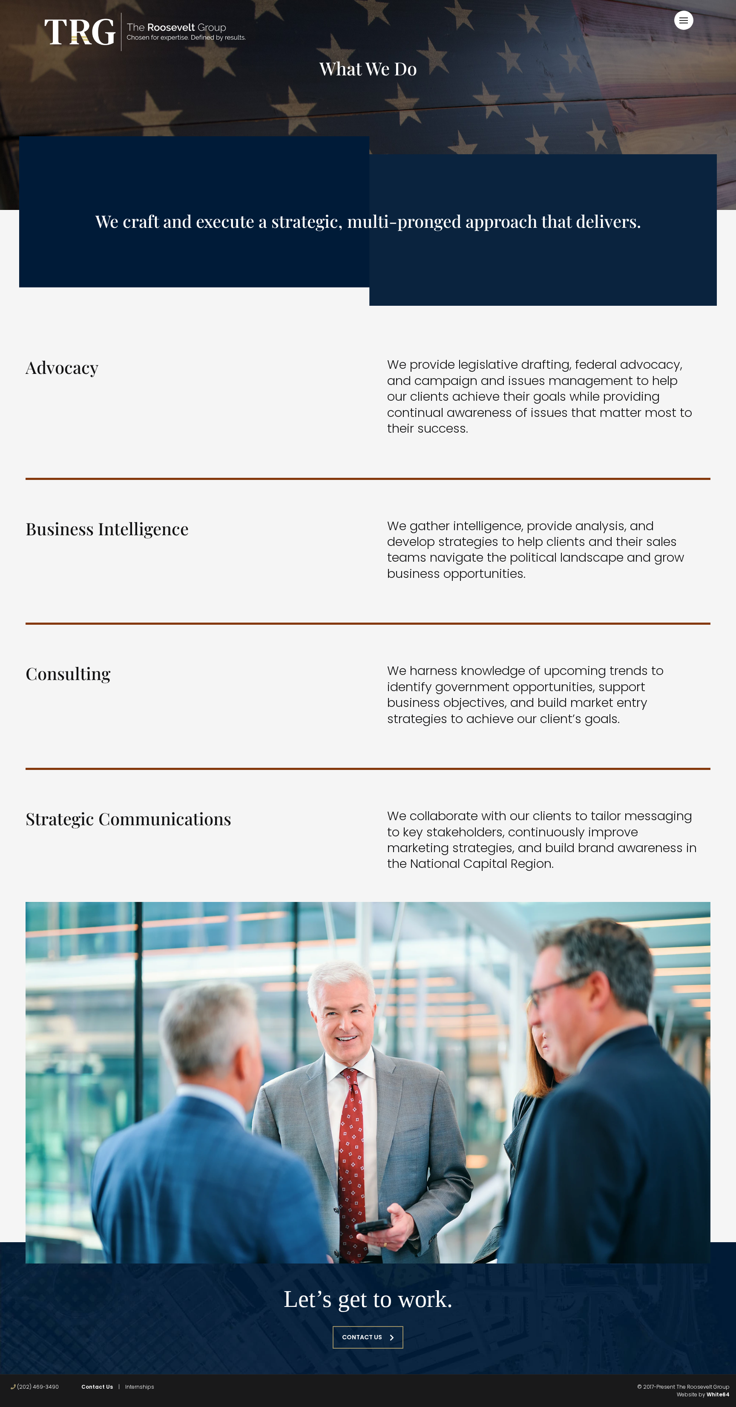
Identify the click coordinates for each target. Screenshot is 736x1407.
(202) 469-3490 (37, 1386)
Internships (139, 1386)
